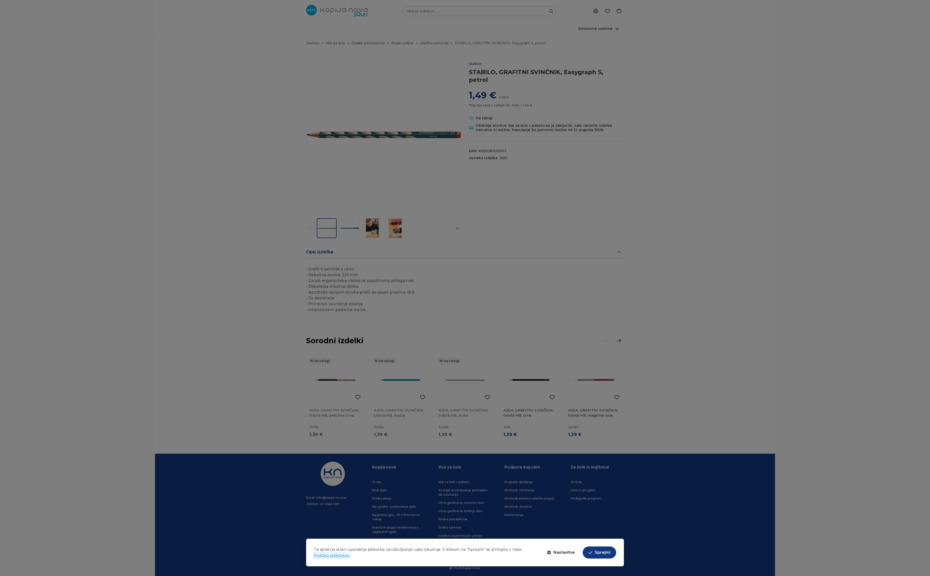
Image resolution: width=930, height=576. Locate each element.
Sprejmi (602, 552)
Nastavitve (564, 552)
